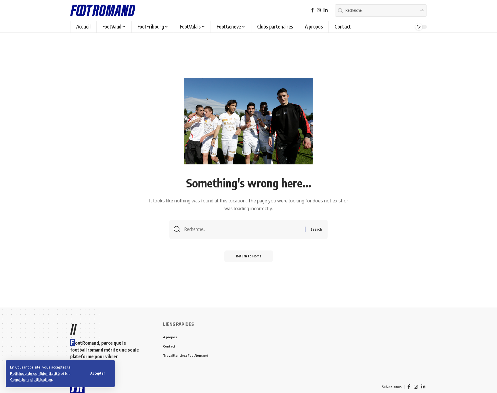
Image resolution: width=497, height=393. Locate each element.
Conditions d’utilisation (31, 379)
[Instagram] (318, 10)
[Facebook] (312, 10)
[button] (98, 373)
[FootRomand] (102, 10)
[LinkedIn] (325, 10)
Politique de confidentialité (35, 373)
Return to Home (248, 256)
